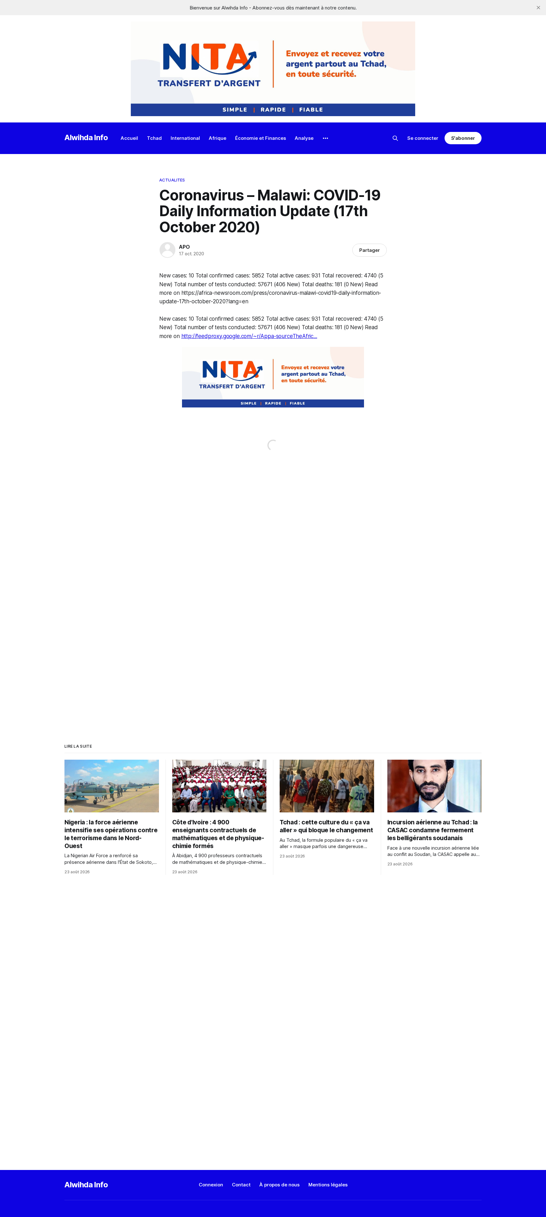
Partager (369, 250)
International (185, 138)
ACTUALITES (172, 179)
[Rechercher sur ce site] (395, 138)
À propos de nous (279, 1185)
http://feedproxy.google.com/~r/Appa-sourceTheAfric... (249, 336)
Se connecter (422, 138)
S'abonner (463, 138)
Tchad (154, 138)
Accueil (129, 138)
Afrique (217, 138)
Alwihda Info (86, 137)
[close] (538, 8)
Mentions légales (328, 1185)
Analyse (304, 138)
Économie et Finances (260, 138)
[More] (325, 138)
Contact (241, 1185)
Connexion (211, 1185)
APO (184, 247)
